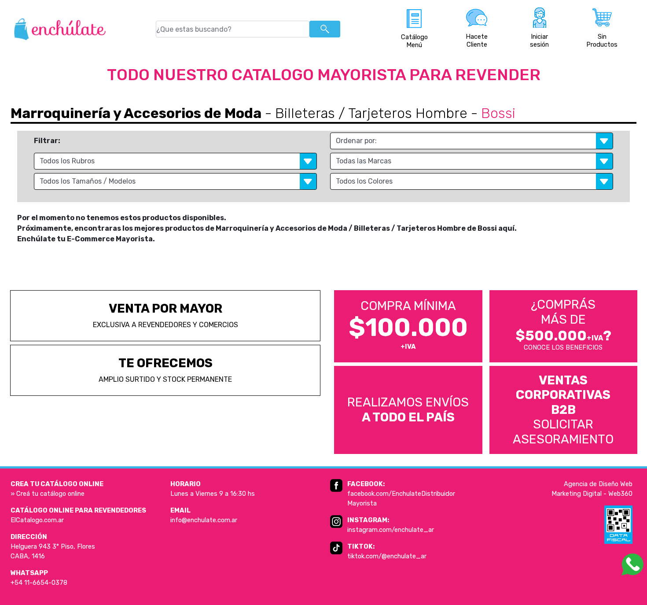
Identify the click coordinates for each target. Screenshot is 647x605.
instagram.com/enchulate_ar (390, 530)
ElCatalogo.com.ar (37, 520)
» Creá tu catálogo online (48, 494)
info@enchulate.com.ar (203, 520)
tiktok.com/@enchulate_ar (386, 556)
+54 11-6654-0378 (39, 583)
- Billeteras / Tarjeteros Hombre (364, 113)
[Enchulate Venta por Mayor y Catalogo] (60, 29)
